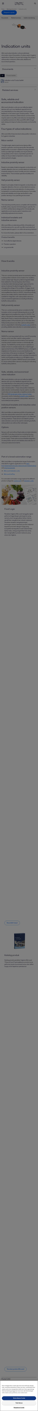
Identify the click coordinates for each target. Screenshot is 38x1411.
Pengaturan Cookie (19, 1407)
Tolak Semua (19, 1403)
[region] (19, 1396)
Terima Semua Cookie (19, 1398)
